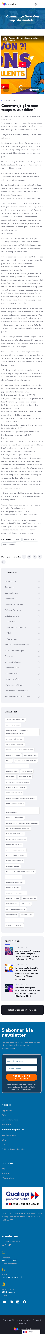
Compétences (11, 598)
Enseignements (30, 539)
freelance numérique (14, 817)
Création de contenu (14, 604)
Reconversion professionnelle (17, 696)
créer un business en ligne (16, 766)
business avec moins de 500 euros (19, 750)
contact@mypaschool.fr (12, 1277)
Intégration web (12, 679)
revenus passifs (29, 898)
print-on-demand (13, 877)
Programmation (13, 887)
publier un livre (12, 898)
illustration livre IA (14, 834)
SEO (9, 633)
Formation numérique (16, 627)
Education (10, 777)
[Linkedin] (18, 1302)
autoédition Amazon (14, 744)
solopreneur (11, 914)
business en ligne (13, 755)
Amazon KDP (10, 581)
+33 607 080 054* (9, 1260)
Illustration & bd (11, 673)
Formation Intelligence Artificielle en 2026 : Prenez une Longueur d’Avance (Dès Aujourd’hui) (27, 991)
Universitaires (9, 544)
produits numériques (15, 882)
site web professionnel (15, 909)
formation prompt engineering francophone (19, 810)
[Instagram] (11, 1302)
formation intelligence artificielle (21, 798)
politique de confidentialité (24, 1087)
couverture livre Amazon (25, 760)
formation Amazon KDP (15, 787)
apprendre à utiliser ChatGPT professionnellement (18, 732)
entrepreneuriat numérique (17, 782)
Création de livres (13, 610)
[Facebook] (24, 1302)
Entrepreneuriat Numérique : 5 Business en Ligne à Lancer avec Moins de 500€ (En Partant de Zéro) (27, 955)
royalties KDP (11, 904)
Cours (17, 539)
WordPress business (14, 920)
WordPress (12, 639)
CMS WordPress (30, 755)
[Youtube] (4, 1302)
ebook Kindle (27, 771)
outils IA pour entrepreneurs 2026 (20, 871)
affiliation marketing (15, 719)
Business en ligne (12, 593)
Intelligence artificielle (14, 685)
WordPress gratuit (14, 925)
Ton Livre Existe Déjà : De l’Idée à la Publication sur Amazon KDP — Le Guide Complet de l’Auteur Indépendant (26, 973)
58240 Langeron (9, 1292)
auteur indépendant (14, 739)
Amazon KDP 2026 (13, 725)
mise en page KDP (12, 866)
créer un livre (12, 771)
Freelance (9, 656)
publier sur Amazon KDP (16, 893)
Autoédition (10, 587)
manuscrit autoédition (16, 855)
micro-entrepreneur (14, 861)
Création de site (12, 616)
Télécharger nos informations (23, 1009)
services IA (25, 904)
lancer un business (14, 844)
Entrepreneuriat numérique (17, 644)
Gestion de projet (13, 662)
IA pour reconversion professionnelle (22, 823)
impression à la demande (16, 839)
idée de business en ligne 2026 (18, 828)
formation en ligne (14, 793)
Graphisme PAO (12, 667)
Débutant (11, 621)
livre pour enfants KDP (15, 850)
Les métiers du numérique (16, 690)
